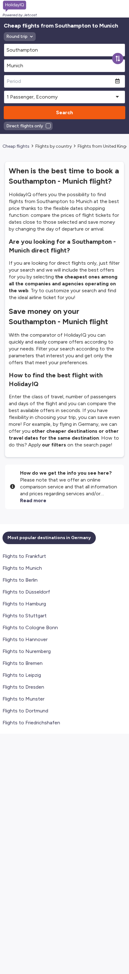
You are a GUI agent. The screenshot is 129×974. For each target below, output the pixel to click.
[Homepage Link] (20, 6)
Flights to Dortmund (25, 711)
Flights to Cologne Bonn (30, 627)
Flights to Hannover (25, 639)
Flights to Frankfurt (24, 556)
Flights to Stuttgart (25, 616)
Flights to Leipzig (22, 675)
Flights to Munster (23, 699)
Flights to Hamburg (24, 604)
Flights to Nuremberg (27, 651)
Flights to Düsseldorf (26, 592)
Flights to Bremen (23, 663)
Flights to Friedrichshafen (31, 723)
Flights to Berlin (20, 580)
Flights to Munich (22, 568)
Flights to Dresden (23, 687)
